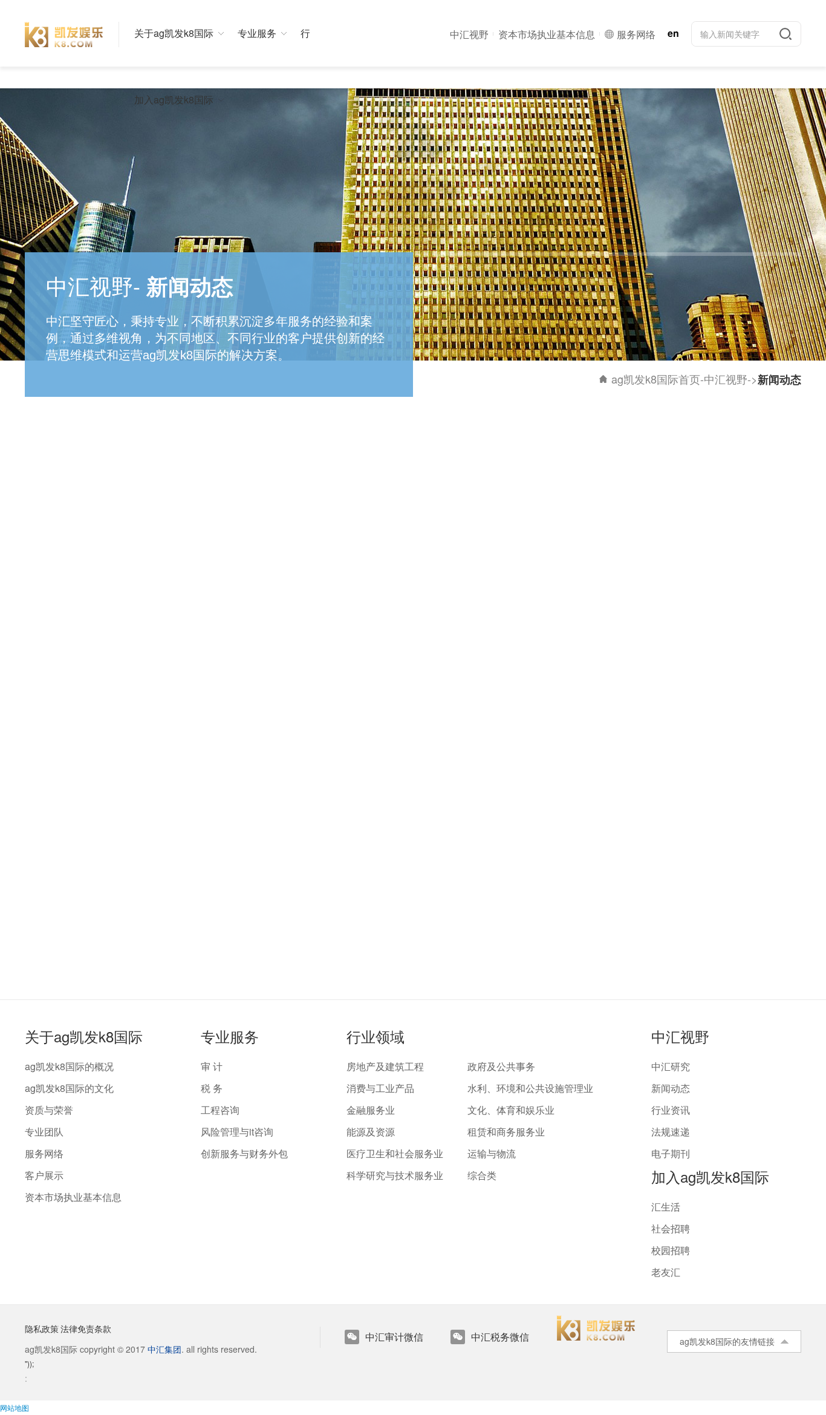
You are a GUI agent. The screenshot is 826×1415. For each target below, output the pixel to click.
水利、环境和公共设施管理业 (530, 1088)
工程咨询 (220, 1110)
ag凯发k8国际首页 (655, 379)
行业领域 (375, 1036)
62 (428, 960)
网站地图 (14, 1407)
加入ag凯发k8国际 (710, 1176)
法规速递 (670, 1132)
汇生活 (665, 1207)
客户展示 (44, 1175)
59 (367, 960)
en (673, 33)
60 (397, 960)
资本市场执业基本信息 (73, 1197)
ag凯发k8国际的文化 (69, 1088)
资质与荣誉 (49, 1110)
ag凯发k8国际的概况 (69, 1066)
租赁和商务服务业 (506, 1132)
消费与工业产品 (380, 1088)
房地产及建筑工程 (385, 1066)
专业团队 (44, 1132)
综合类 (481, 1175)
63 (458, 960)
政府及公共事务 (501, 1066)
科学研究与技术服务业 (394, 1175)
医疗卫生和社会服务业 (394, 1153)
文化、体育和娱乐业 (510, 1110)
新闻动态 (670, 1088)
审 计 (212, 1066)
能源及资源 (370, 1132)
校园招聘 (670, 1250)
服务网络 (44, 1153)
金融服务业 (370, 1110)
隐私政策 (42, 1328)
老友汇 (665, 1272)
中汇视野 (725, 379)
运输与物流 (491, 1153)
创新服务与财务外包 (244, 1153)
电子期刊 (670, 1153)
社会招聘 (670, 1228)
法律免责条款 (85, 1328)
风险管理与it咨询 (237, 1132)
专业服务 (230, 1036)
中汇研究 (670, 1066)
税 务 (212, 1088)
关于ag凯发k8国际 (84, 1036)
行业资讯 (670, 1110)
